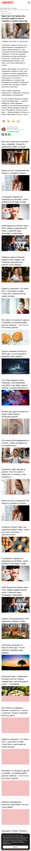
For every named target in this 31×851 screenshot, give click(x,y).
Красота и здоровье (12, 8)
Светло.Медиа (3, 8)
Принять (15, 847)
